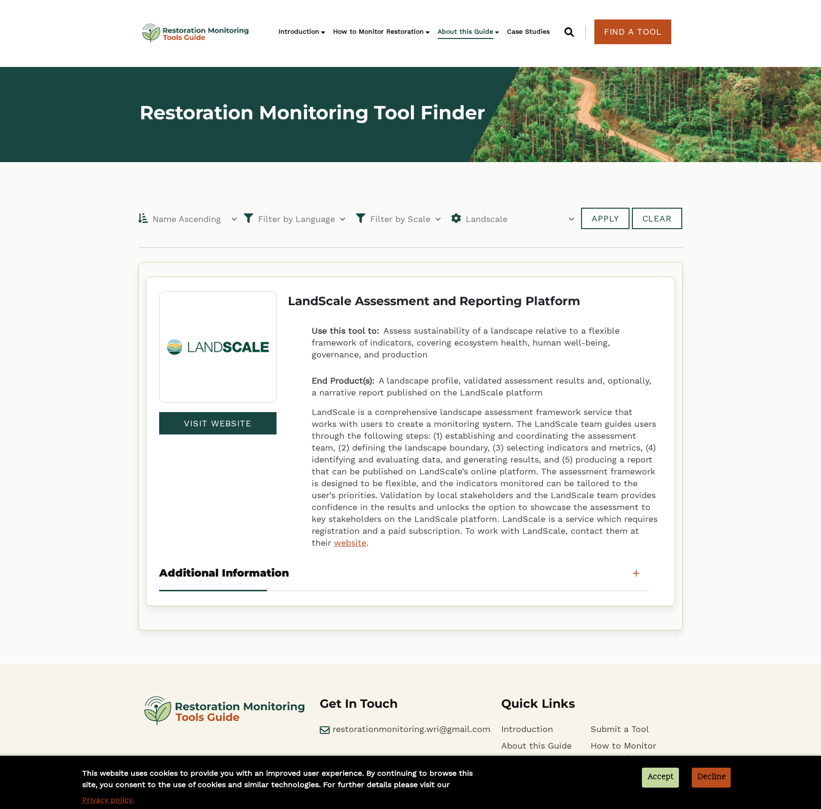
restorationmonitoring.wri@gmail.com (410, 729)
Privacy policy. (108, 799)
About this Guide (465, 31)
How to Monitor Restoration (378, 31)
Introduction (298, 31)
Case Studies (528, 31)
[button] (571, 32)
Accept (660, 777)
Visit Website (217, 423)
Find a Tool (633, 32)
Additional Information (224, 573)
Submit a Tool (620, 729)
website (350, 543)
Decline (711, 777)
